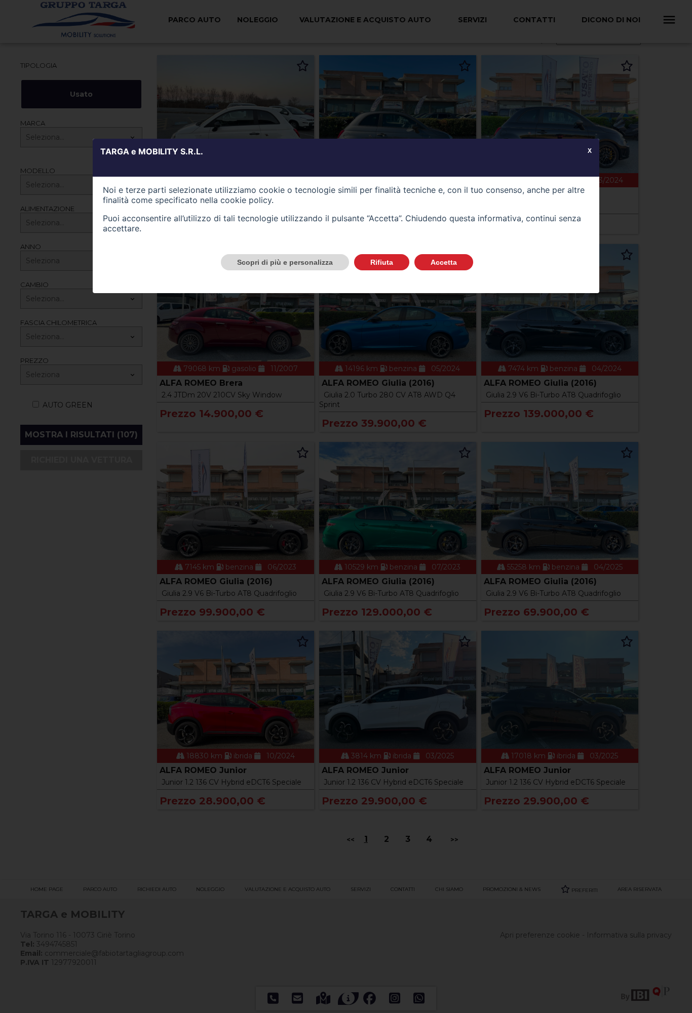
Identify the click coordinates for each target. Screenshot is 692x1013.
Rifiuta (381, 262)
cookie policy (246, 200)
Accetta (444, 262)
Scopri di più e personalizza (285, 262)
